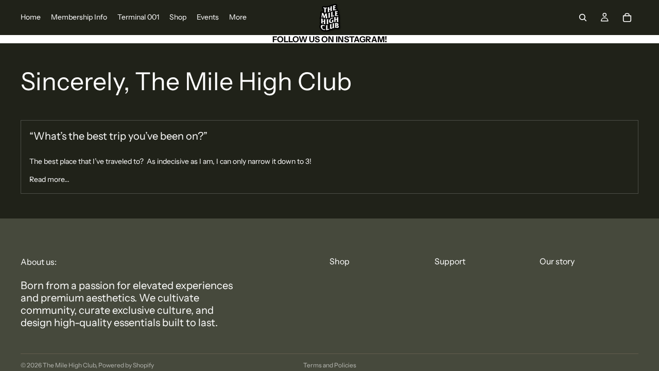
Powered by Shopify (126, 365)
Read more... (49, 179)
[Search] (582, 17)
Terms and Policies (329, 365)
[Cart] (627, 17)
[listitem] (238, 17)
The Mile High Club (69, 365)
